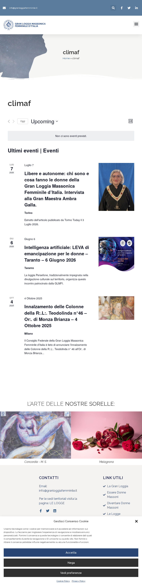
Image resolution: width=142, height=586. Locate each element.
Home (66, 58)
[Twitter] (47, 510)
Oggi (22, 121)
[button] (136, 521)
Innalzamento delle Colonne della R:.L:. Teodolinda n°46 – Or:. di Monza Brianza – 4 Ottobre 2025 (55, 315)
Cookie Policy (63, 581)
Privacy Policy (78, 581)
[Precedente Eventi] (9, 121)
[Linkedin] (54, 510)
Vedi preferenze (71, 573)
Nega (71, 562)
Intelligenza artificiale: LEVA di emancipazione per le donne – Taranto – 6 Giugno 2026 (56, 253)
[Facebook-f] (40, 510)
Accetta (71, 552)
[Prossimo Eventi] (14, 121)
